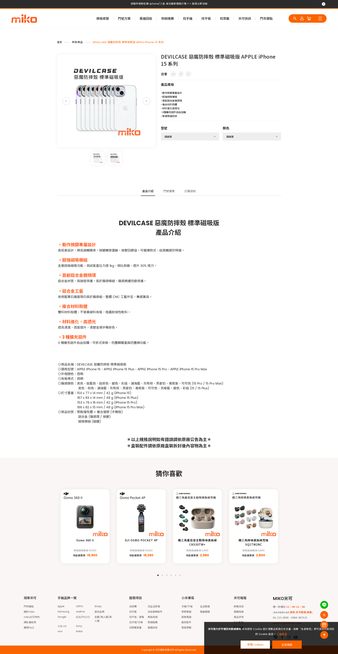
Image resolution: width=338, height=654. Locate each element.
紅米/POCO (83, 617)
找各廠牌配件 (155, 612)
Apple (61, 606)
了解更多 (282, 634)
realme (80, 611)
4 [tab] (171, 575)
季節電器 (186, 612)
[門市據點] (324, 625)
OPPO (79, 606)
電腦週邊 (205, 612)
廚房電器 (186, 617)
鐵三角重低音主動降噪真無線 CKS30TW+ (197, 542)
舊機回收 (146, 18)
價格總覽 (102, 18)
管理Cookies (255, 644)
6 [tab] (180, 575)
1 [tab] (158, 575)
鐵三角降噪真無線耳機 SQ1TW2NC (253, 542)
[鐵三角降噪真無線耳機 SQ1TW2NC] (253, 513)
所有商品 (77, 42)
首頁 (59, 42)
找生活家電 (154, 606)
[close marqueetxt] (323, 4)
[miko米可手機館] (24, 18)
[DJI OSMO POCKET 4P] (141, 513)
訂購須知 (190, 191)
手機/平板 (187, 606)
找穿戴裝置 (135, 627)
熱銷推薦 (167, 18)
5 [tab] (175, 575)
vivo (60, 631)
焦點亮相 (153, 617)
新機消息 (239, 606)
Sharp (98, 606)
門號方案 (124, 18)
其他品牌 (99, 612)
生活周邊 (205, 606)
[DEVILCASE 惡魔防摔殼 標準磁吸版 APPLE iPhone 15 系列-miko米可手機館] (173, 74)
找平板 (206, 18)
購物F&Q (29, 627)
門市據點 (266, 18)
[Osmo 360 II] (85, 513)
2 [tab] (162, 575)
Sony (79, 626)
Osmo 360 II (85, 540)
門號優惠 (169, 191)
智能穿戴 (186, 627)
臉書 (309, 612)
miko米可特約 (32, 617)
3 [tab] (166, 575)
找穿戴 (224, 18)
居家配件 (186, 622)
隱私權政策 (30, 622)
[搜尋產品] (294, 18)
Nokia (79, 631)
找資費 (133, 606)
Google (62, 617)
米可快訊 (244, 18)
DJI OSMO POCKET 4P (141, 540)
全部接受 (286, 644)
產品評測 (239, 617)
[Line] (324, 605)
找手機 (187, 18)
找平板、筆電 (136, 617)
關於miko (29, 612)
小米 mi (62, 626)
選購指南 (239, 612)
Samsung (63, 611)
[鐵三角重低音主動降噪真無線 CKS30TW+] (197, 513)
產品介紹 (148, 191)
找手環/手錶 (136, 622)
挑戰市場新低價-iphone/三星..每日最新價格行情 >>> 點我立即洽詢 (169, 4)
